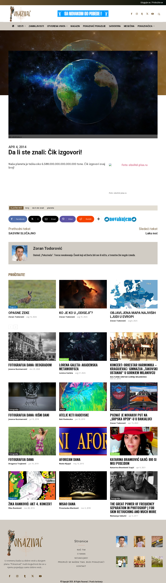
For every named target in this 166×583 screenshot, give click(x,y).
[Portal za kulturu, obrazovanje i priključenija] (20, 14)
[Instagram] (137, 14)
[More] (98, 219)
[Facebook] (131, 14)
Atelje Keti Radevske (74, 415)
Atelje (62, 409)
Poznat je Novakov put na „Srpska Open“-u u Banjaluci (131, 417)
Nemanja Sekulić (118, 516)
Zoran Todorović (47, 248)
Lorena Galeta (66, 373)
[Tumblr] (142, 14)
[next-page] (16, 327)
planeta (50, 208)
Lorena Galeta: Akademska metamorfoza (78, 366)
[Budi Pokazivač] (121, 561)
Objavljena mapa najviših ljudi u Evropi (133, 315)
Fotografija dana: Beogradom (30, 364)
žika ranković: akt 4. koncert (30, 503)
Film (61, 307)
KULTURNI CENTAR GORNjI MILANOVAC (128, 377)
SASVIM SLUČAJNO (22, 233)
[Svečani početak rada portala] (139, 561)
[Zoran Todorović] (21, 253)
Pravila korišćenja (96, 581)
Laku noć (152, 233)
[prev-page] (10, 327)
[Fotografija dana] (32, 441)
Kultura (114, 359)
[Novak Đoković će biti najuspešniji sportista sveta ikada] (121, 541)
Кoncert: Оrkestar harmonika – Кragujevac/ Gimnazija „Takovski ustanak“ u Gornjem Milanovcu (134, 368)
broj (27, 208)
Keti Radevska (66, 419)
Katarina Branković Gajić (122, 467)
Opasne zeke (18, 313)
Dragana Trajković (17, 463)
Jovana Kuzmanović (17, 369)
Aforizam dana (69, 459)
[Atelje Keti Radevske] (83, 396)
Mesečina (64, 359)
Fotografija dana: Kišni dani (28, 415)
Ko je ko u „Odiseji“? (76, 313)
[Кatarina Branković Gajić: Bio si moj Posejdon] (134, 441)
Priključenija (116, 409)
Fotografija (13, 359)
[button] (159, 14)
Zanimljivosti (65, 454)
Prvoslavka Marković (69, 508)
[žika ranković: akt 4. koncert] (32, 485)
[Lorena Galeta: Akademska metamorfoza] (83, 346)
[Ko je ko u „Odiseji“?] (83, 294)
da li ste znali (38, 208)
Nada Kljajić (65, 463)
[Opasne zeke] (32, 294)
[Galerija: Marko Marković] (157, 561)
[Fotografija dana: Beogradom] (32, 346)
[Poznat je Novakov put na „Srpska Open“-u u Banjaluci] (134, 396)
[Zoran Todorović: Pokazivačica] (157, 541)
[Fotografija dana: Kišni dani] (32, 396)
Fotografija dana (21, 459)
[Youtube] (152, 14)
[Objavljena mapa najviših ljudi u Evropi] (134, 294)
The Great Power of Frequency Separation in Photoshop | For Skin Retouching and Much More (133, 507)
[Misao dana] (83, 485)
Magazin (13, 307)
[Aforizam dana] (83, 441)
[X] (147, 14)
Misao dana (67, 503)
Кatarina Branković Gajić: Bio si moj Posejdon (133, 461)
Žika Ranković (15, 508)
